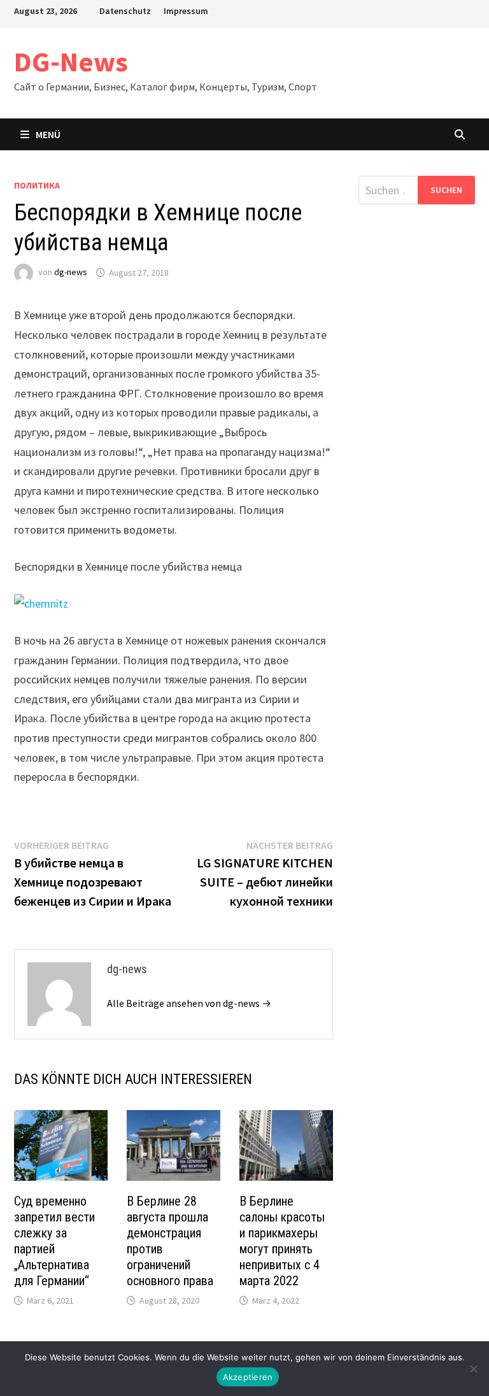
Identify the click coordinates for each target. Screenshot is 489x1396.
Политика (37, 185)
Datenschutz (125, 11)
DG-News (71, 61)
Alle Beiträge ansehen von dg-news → (189, 1003)
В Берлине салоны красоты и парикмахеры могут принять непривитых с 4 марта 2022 (282, 1240)
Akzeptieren (248, 1377)
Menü (48, 134)
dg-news (70, 272)
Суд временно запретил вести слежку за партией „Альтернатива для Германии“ (54, 1240)
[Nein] (473, 1368)
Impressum (186, 11)
